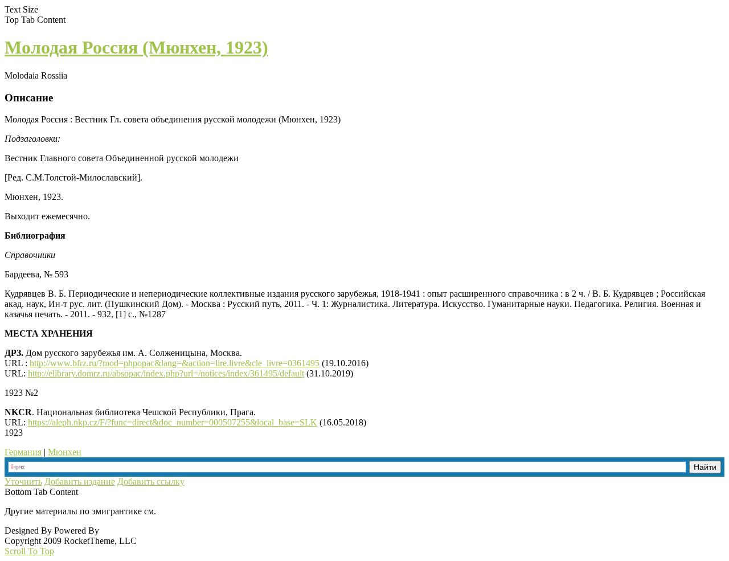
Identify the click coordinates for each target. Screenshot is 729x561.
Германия (23, 452)
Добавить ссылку (151, 481)
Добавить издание (79, 481)
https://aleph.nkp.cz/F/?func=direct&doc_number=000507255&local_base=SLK (172, 422)
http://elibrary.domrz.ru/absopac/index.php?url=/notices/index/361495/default (166, 373)
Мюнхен (64, 452)
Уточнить (23, 481)
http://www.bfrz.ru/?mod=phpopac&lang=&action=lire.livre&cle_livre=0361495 (175, 363)
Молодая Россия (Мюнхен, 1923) (136, 47)
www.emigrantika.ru (198, 511)
